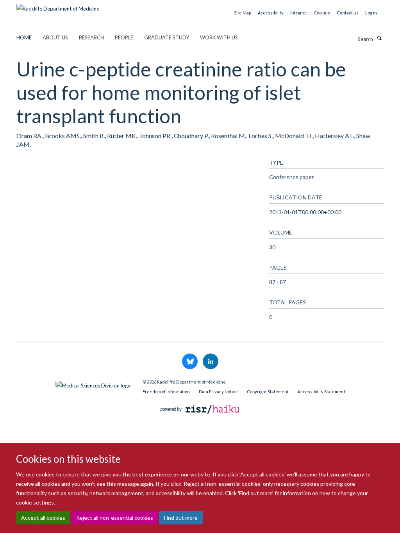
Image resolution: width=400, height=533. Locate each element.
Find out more (181, 517)
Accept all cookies (43, 517)
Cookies (322, 12)
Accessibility (271, 12)
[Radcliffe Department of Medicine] (57, 6)
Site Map (242, 12)
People (124, 37)
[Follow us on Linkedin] (210, 362)
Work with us (219, 37)
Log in (371, 12)
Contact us (348, 12)
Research (91, 37)
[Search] (379, 38)
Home (24, 37)
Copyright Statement (268, 391)
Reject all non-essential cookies (114, 517)
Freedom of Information (166, 391)
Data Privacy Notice (218, 391)
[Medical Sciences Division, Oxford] (73, 383)
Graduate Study (166, 37)
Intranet (298, 12)
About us (55, 37)
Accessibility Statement (321, 391)
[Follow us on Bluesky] (190, 362)
